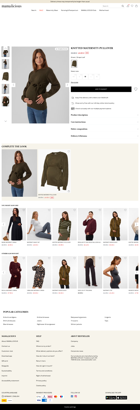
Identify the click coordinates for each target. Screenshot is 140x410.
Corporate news (77, 351)
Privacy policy (41, 381)
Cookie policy (41, 386)
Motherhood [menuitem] (104, 10)
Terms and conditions (44, 371)
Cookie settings (70, 407)
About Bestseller (80, 336)
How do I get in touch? (44, 366)
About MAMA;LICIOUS (10, 341)
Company (74, 341)
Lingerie (108, 317)
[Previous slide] (3, 224)
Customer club (7, 351)
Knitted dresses (43, 317)
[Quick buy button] (69, 191)
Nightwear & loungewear (46, 324)
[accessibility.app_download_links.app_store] (121, 400)
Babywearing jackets (78, 317)
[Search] (123, 6)
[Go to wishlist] (132, 6)
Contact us (6, 346)
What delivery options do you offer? (49, 351)
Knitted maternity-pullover (92, 48)
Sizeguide (5, 366)
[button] (73, 76)
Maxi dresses (8, 324)
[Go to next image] (6, 121)
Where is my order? (43, 346)
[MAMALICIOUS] (12, 7)
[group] (14, 228)
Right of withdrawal (43, 376)
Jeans (39, 321)
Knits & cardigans (9, 317)
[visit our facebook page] (72, 397)
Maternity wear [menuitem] (52, 10)
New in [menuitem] (33, 10)
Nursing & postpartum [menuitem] (69, 10)
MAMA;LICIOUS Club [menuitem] (88, 10)
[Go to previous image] (6, 48)
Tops (106, 321)
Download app (7, 356)
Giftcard (5, 361)
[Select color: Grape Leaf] (74, 64)
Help (38, 336)
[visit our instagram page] (76, 397)
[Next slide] (136, 224)
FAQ (37, 341)
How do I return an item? (45, 356)
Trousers (74, 321)
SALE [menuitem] (41, 10)
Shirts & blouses (9, 321)
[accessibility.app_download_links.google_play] (110, 400)
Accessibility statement (10, 381)
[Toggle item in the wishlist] (135, 89)
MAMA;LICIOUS (9, 336)
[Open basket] (136, 6)
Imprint (4, 376)
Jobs (73, 346)
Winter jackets (76, 324)
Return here (41, 361)
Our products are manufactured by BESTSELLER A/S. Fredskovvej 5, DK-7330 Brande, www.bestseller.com (84, 358)
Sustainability (7, 371)
